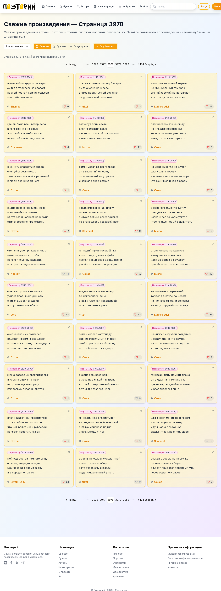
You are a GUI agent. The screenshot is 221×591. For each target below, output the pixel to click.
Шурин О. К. (18, 481)
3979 (118, 64)
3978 (110, 64)
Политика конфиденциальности (185, 558)
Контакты (173, 567)
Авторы (85, 6)
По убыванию (107, 46)
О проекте (65, 571)
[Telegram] (23, 562)
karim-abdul (161, 106)
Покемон (16, 147)
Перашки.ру (21, 77)
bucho (86, 147)
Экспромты (119, 562)
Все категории (14, 46)
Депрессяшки (121, 567)
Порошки (118, 558)
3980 (126, 64)
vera (13, 314)
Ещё (142, 6)
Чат (61, 576)
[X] (17, 562)
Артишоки (118, 576)
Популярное (80, 46)
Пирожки (118, 553)
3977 (103, 64)
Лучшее (67, 6)
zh (83, 314)
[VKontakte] (5, 562)
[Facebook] (11, 562)
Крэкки (15, 273)
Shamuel (16, 106)
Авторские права (177, 562)
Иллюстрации (106, 6)
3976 (95, 64)
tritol (85, 106)
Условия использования (181, 553)
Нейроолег (128, 6)
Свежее (50, 6)
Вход (204, 6)
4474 (141, 64)
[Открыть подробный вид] (69, 76)
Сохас (158, 147)
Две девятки (120, 571)
